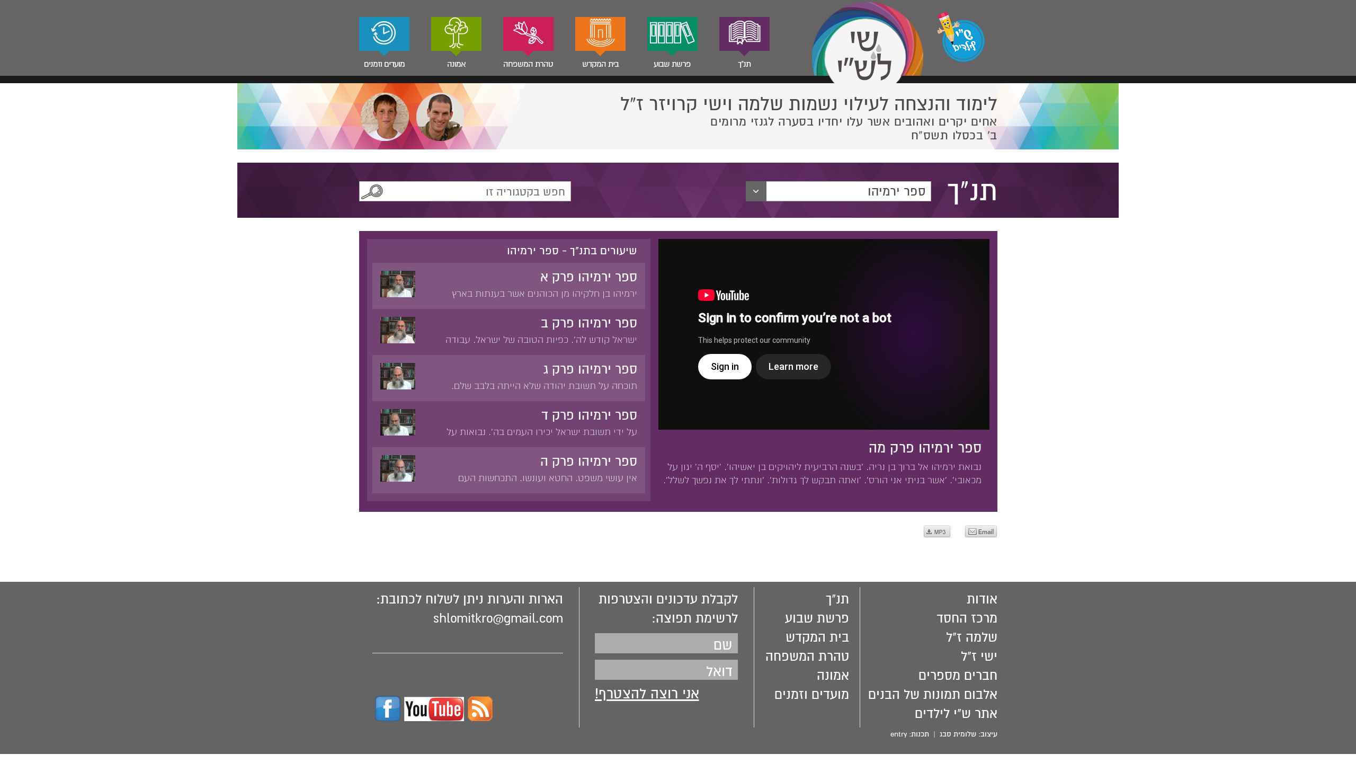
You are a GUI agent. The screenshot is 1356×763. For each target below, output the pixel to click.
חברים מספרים (957, 676)
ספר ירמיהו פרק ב (589, 323)
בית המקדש (600, 64)
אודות (982, 599)
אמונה (456, 64)
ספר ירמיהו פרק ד (589, 415)
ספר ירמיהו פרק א (588, 277)
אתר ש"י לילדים (956, 714)
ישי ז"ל (979, 656)
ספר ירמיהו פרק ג (590, 369)
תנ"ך (744, 64)
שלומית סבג (958, 734)
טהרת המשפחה (528, 64)
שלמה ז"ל (971, 637)
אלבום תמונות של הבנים (932, 695)
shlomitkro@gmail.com (498, 618)
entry (898, 734)
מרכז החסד (966, 618)
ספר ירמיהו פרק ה (588, 461)
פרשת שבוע (672, 64)
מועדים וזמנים (384, 64)
